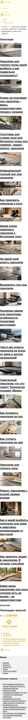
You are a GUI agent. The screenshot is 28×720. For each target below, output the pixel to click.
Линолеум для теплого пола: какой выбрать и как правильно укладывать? (13, 68)
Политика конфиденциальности (14, 639)
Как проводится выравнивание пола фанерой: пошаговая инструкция (14, 715)
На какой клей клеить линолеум (11, 260)
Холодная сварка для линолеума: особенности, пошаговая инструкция (11, 317)
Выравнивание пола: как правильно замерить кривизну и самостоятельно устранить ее (14, 701)
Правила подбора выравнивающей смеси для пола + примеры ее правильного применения (15, 693)
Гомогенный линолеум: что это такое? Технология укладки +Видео (12, 385)
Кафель (5, 673)
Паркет (5, 669)
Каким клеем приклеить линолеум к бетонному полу (11, 231)
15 (7, 616)
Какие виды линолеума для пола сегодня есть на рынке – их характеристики (14, 593)
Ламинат (5, 8)
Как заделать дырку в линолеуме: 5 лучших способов (13, 560)
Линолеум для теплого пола (9, 466)
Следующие (13, 616)
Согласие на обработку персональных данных (11, 644)
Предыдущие (5, 605)
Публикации (7, 635)
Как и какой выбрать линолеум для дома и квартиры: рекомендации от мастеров (14, 527)
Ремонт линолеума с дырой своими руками (13, 494)
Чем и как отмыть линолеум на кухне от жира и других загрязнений (12, 352)
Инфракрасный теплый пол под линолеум (11, 174)
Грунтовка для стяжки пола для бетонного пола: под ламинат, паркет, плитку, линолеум (13, 141)
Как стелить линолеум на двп (11, 440)
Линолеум (5, 12)
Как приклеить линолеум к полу (11, 201)
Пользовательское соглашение (14, 641)
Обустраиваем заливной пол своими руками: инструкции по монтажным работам (14, 686)
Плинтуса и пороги (9, 671)
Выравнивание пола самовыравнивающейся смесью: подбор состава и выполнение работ (15, 708)
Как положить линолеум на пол (11, 414)
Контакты (6, 633)
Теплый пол (7, 667)
